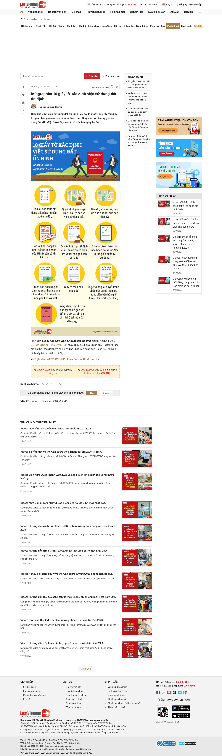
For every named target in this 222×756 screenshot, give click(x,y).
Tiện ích (188, 12)
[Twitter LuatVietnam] (180, 693)
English (169, 4)
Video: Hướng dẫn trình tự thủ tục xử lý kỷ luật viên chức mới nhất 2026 (64, 550)
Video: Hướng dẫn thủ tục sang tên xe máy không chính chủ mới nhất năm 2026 (68, 597)
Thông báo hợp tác (117, 707)
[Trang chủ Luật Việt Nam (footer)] (35, 717)
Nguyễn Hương (54, 107)
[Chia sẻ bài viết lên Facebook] (23, 87)
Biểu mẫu (129, 26)
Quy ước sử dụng (116, 695)
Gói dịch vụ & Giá (148, 4)
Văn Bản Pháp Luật (29, 753)
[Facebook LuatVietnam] (158, 693)
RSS (199, 26)
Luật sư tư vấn (156, 12)
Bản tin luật (136, 12)
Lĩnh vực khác (157, 26)
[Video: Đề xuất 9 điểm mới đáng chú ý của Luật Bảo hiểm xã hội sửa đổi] (164, 280)
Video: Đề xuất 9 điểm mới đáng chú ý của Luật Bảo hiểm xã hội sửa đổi (186, 282)
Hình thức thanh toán (118, 691)
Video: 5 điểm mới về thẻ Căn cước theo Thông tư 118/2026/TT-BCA (61, 451)
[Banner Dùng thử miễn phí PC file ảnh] (179, 134)
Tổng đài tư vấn (73, 707)
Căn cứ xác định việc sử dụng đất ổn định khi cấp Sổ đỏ (138, 111)
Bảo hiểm (71, 26)
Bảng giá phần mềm (117, 687)
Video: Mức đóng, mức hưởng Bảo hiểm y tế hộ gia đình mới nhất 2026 (63, 503)
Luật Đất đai (66, 753)
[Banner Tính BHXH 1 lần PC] (179, 156)
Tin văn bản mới (95, 12)
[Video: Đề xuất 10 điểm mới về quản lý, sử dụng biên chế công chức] (164, 221)
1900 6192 (43, 369)
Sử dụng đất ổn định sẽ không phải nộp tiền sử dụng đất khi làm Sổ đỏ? (139, 141)
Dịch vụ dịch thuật (74, 699)
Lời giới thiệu (29, 687)
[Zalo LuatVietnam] (163, 693)
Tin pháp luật (117, 12)
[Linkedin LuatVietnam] (185, 693)
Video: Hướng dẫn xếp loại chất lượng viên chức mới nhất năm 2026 (61, 643)
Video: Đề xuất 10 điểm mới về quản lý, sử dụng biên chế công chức (186, 223)
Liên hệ (26, 699)
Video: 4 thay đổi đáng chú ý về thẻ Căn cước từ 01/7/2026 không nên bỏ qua (66, 573)
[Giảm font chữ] (111, 86)
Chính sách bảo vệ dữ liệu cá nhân (124, 703)
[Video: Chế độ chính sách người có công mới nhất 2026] (164, 204)
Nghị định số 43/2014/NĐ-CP (50, 344)
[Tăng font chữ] (117, 86)
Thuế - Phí (41, 26)
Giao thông (142, 26)
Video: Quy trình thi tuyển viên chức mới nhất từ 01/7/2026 (55, 428)
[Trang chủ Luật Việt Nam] (33, 4)
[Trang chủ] (21, 12)
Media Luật (173, 26)
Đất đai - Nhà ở (56, 26)
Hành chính (27, 26)
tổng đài (53, 373)
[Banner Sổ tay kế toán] (179, 187)
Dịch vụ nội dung (74, 703)
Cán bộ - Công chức (89, 26)
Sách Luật (186, 26)
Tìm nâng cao (112, 76)
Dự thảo (76, 12)
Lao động (107, 26)
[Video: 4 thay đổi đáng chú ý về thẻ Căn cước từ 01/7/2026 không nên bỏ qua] (164, 259)
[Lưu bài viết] (23, 103)
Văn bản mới (35, 12)
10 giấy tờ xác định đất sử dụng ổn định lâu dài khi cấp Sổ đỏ (139, 84)
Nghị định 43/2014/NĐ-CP (54, 401)
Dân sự (118, 26)
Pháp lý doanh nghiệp (76, 695)
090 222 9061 (88, 369)
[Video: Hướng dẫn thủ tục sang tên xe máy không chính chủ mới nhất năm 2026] (164, 238)
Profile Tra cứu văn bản (34, 695)
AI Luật (174, 12)
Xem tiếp (86, 668)
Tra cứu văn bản (57, 12)
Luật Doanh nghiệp (50, 753)
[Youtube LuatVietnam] (169, 693)
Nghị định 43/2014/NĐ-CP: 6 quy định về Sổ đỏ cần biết (67, 359)
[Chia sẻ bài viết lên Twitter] (23, 95)
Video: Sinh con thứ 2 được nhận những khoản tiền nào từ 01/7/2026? (62, 620)
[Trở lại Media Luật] (23, 111)
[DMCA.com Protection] (187, 744)
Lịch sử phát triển (31, 691)
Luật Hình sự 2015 (83, 753)
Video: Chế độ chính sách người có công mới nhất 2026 (186, 206)
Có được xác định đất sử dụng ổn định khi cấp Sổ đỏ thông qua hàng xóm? (138, 125)
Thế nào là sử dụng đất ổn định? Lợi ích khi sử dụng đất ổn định (137, 98)
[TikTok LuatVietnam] (174, 693)
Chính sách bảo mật (117, 699)
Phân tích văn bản (74, 691)
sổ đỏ (34, 401)
